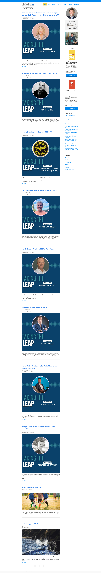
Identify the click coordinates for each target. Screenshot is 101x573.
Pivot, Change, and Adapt (30, 524)
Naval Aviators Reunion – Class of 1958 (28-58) (37, 132)
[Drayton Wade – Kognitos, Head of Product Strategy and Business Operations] (41, 392)
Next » (45, 566)
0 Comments (30, 17)
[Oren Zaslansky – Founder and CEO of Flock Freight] (41, 273)
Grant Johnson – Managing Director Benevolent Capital (39, 190)
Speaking (54, 4)
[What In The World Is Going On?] (41, 501)
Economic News (28, 490)
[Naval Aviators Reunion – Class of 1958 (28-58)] (41, 156)
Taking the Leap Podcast (29, 18)
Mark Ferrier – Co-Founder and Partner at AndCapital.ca (39, 73)
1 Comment (30, 489)
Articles (70, 4)
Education (67, 164)
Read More (24, 66)
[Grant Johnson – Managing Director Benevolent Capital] (41, 214)
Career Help (67, 160)
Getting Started (68, 165)
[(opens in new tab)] (71, 38)
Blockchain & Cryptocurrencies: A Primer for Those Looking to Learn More (71, 149)
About (49, 4)
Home (45, 4)
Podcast (65, 4)
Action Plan (27, 527)
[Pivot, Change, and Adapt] (41, 541)
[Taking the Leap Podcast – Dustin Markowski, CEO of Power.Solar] (41, 453)
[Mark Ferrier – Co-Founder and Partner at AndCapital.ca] (41, 97)
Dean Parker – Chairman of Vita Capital (34, 307)
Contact (59, 4)
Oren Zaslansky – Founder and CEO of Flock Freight (38, 249)
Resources (76, 4)
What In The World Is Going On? (31, 487)
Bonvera (66, 159)
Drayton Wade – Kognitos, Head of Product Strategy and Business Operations (71, 136)
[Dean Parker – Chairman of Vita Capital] (41, 331)
